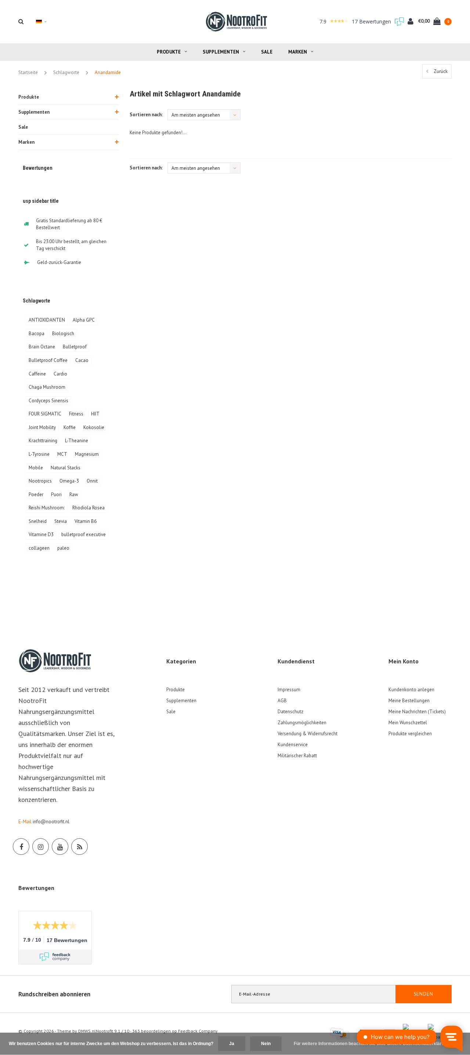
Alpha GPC (84, 320)
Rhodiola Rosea (88, 508)
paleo (63, 548)
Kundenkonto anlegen (411, 689)
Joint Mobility (42, 427)
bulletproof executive (83, 534)
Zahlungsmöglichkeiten (302, 722)
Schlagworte (66, 72)
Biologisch (63, 333)
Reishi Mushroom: (47, 508)
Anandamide (108, 72)
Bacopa (36, 333)
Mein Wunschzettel (407, 722)
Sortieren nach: (146, 114)
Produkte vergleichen (410, 733)
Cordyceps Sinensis (48, 401)
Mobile (36, 468)
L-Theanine (76, 440)
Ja (231, 1043)
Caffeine (37, 374)
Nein (266, 1043)
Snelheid (38, 521)
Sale (266, 52)
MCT (62, 454)
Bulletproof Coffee (48, 360)
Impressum (289, 689)
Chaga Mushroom (47, 387)
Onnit (92, 481)
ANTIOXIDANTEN (47, 320)
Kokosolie (93, 427)
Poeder (36, 494)
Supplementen (221, 52)
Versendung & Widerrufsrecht (307, 733)
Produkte (169, 52)
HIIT (95, 414)
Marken (297, 52)
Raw (73, 494)
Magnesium (87, 454)
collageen (39, 548)
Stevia (60, 521)
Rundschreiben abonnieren (54, 994)
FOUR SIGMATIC (45, 414)
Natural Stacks (65, 468)
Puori (56, 494)
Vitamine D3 (41, 534)
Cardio (60, 374)
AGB (282, 700)
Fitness (76, 414)
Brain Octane (42, 347)
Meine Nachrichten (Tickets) (417, 711)
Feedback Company (198, 1031)
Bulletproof (75, 347)
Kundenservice (293, 744)
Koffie (70, 427)
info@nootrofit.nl (51, 821)
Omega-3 (69, 481)
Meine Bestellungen (409, 700)
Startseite (28, 72)
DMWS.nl (87, 1031)
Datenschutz (290, 711)
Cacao (81, 360)
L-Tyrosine (39, 454)
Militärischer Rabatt (297, 755)
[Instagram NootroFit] (40, 846)
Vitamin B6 (86, 521)
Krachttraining (43, 440)
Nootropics (40, 481)
